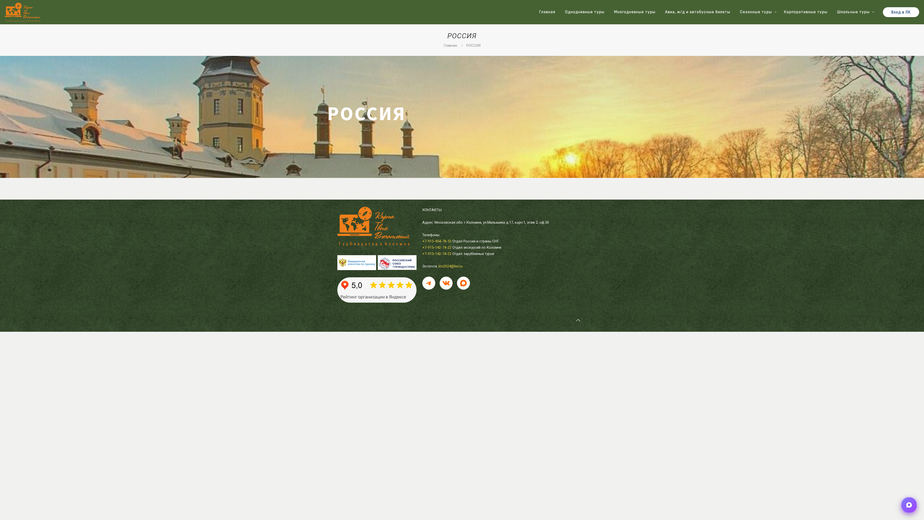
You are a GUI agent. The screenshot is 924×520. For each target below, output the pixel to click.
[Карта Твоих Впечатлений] (22, 12)
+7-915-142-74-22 (436, 247)
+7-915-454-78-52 (436, 241)
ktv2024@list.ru (451, 266)
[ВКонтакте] (446, 283)
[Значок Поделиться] (463, 283)
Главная (450, 45)
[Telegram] (428, 283)
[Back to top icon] (578, 320)
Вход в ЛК (901, 12)
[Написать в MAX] (909, 505)
